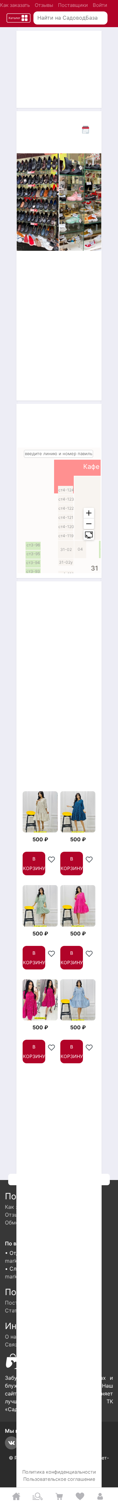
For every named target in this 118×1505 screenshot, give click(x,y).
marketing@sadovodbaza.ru (40, 1260)
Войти (100, 5)
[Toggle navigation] (18, 18)
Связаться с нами (28, 1344)
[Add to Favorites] (51, 858)
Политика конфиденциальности (59, 1472)
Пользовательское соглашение (59, 1479)
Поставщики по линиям (36, 1302)
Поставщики (73, 5)
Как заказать (15, 5)
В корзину (34, 863)
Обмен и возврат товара (37, 1222)
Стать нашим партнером (37, 1310)
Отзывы (44, 5)
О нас (12, 1336)
